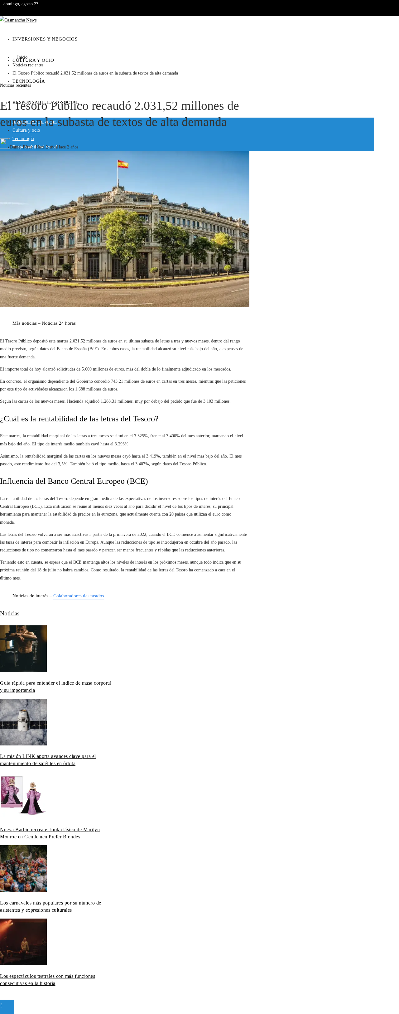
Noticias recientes (15, 85)
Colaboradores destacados (78, 595)
